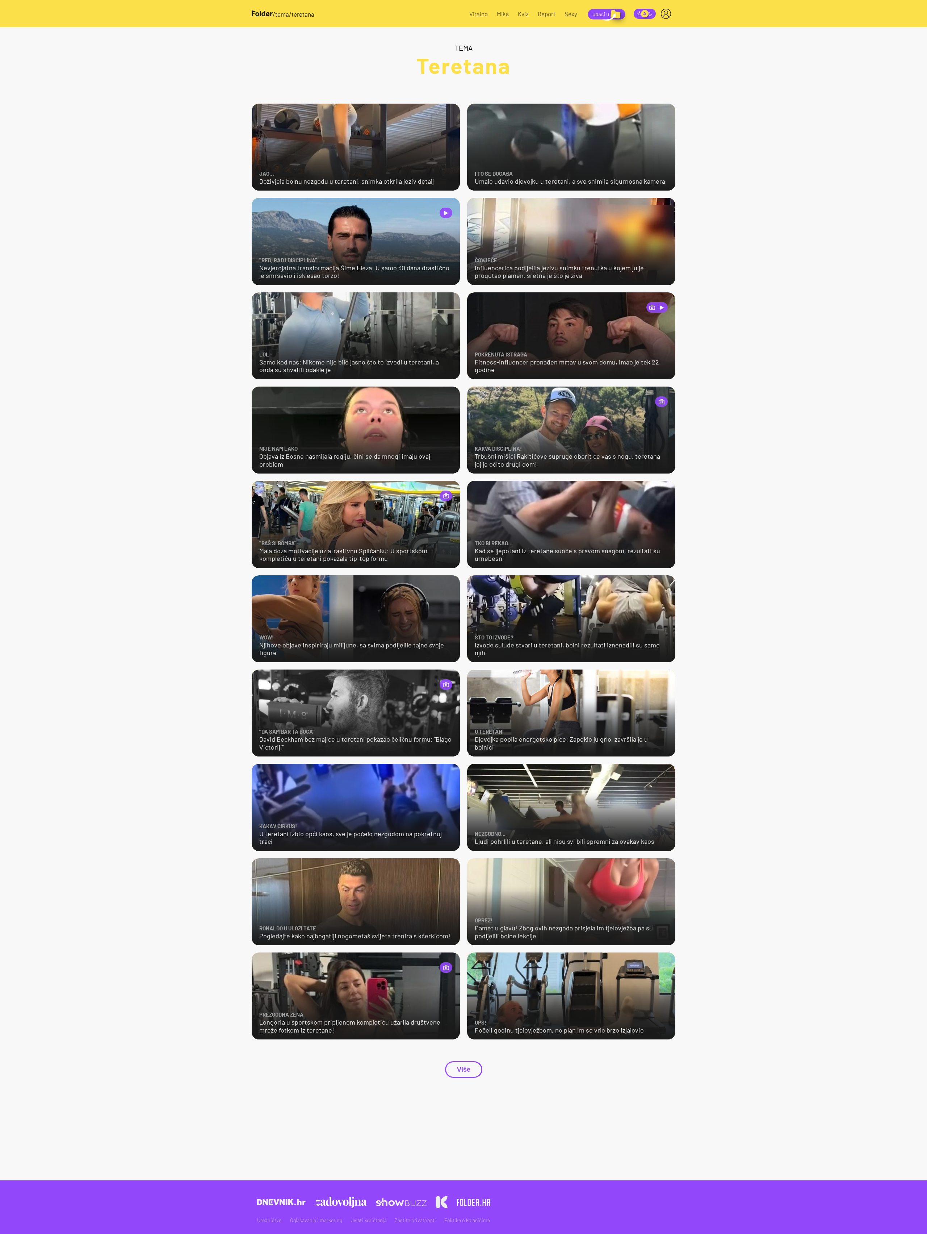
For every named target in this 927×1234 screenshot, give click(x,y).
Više (463, 1069)
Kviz (523, 13)
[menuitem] (667, 14)
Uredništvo (269, 1220)
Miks (503, 13)
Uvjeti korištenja (368, 1220)
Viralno (478, 13)
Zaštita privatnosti (415, 1220)
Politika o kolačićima (467, 1220)
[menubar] (667, 14)
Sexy (571, 13)
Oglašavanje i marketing (316, 1220)
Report (546, 13)
